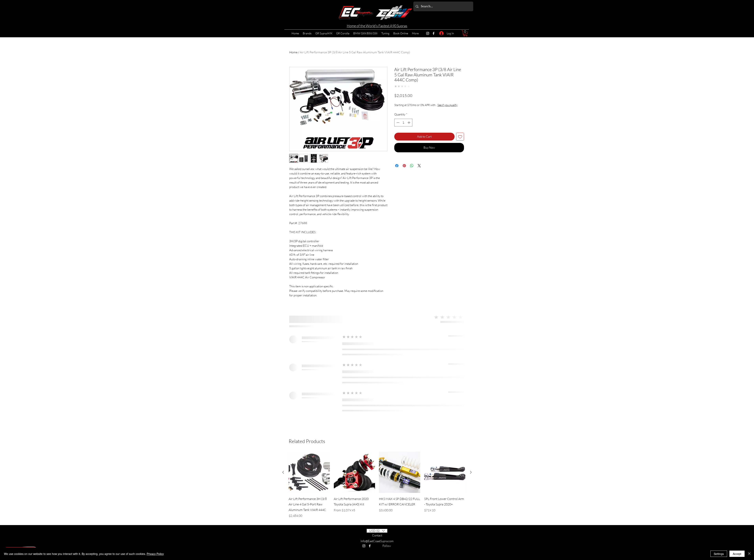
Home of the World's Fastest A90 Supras (377, 26)
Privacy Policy (155, 554)
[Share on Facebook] (396, 169)
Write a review (464, 451)
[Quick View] (309, 523)
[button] (465, 33)
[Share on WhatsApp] (411, 169)
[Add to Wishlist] (460, 140)
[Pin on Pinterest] (404, 169)
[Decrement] (397, 126)
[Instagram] (428, 33)
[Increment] (409, 126)
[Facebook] (434, 33)
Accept (737, 554)
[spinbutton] (403, 126)
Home (293, 52)
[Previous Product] (283, 523)
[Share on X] (419, 169)
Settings (719, 554)
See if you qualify (405, 109)
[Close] (749, 554)
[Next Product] (471, 523)
